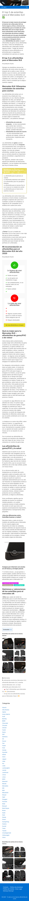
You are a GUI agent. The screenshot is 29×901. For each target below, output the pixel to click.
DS (3, 739)
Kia (3, 763)
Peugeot (4, 799)
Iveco (3, 757)
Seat (3, 815)
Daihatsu (5, 736)
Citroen (4, 727)
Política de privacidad (16, 887)
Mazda (4, 783)
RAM (3, 804)
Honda (4, 750)
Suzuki (4, 826)
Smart (4, 819)
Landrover (5, 772)
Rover (4, 810)
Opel (3, 797)
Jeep (3, 761)
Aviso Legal (18, 889)
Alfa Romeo (5, 710)
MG (3, 788)
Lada (3, 765)
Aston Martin (6, 714)
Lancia (4, 770)
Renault (4, 806)
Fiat (3, 743)
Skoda (4, 817)
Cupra (4, 730)
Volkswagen (5, 835)
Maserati (4, 781)
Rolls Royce (5, 808)
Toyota (4, 830)
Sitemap (5, 891)
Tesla (3, 828)
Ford (3, 748)
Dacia (4, 732)
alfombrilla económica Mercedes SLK (15, 680)
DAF (3, 734)
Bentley (4, 718)
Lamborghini (6, 768)
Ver (10, 629)
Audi (3, 716)
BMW (3, 721)
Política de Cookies (8, 889)
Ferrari (4, 741)
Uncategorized (6, 833)
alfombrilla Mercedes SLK (10, 682)
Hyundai (4, 752)
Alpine (4, 712)
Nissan (4, 795)
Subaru (4, 824)
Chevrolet (5, 723)
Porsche (4, 801)
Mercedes (7, 678)
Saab (3, 813)
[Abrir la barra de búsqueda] (27, 7)
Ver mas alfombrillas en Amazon (14, 325)
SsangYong (5, 821)
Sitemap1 (11, 891)
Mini (3, 790)
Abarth (4, 707)
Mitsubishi (5, 792)
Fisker (4, 745)
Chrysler (4, 725)
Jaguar (4, 759)
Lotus (4, 777)
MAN (3, 779)
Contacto (5, 887)
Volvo (4, 837)
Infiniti (4, 754)
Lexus (4, 774)
